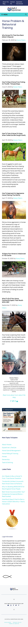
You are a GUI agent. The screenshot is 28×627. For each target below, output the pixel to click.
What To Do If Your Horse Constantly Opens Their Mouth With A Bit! (12, 300)
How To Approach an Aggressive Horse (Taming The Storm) (13, 194)
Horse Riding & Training (10, 453)
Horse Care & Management (11, 450)
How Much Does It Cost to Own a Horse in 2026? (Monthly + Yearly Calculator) (13, 501)
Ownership (5, 459)
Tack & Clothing (7, 462)
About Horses (6, 444)
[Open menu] (14, 599)
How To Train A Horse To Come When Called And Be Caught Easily (14, 135)
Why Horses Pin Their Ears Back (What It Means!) (13, 36)
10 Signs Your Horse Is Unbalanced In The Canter (14, 254)
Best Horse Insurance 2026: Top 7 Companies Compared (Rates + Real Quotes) (13, 494)
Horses (4, 456)
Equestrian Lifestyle (9, 447)
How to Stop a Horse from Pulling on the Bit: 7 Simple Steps (13, 83)
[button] (26, 15)
